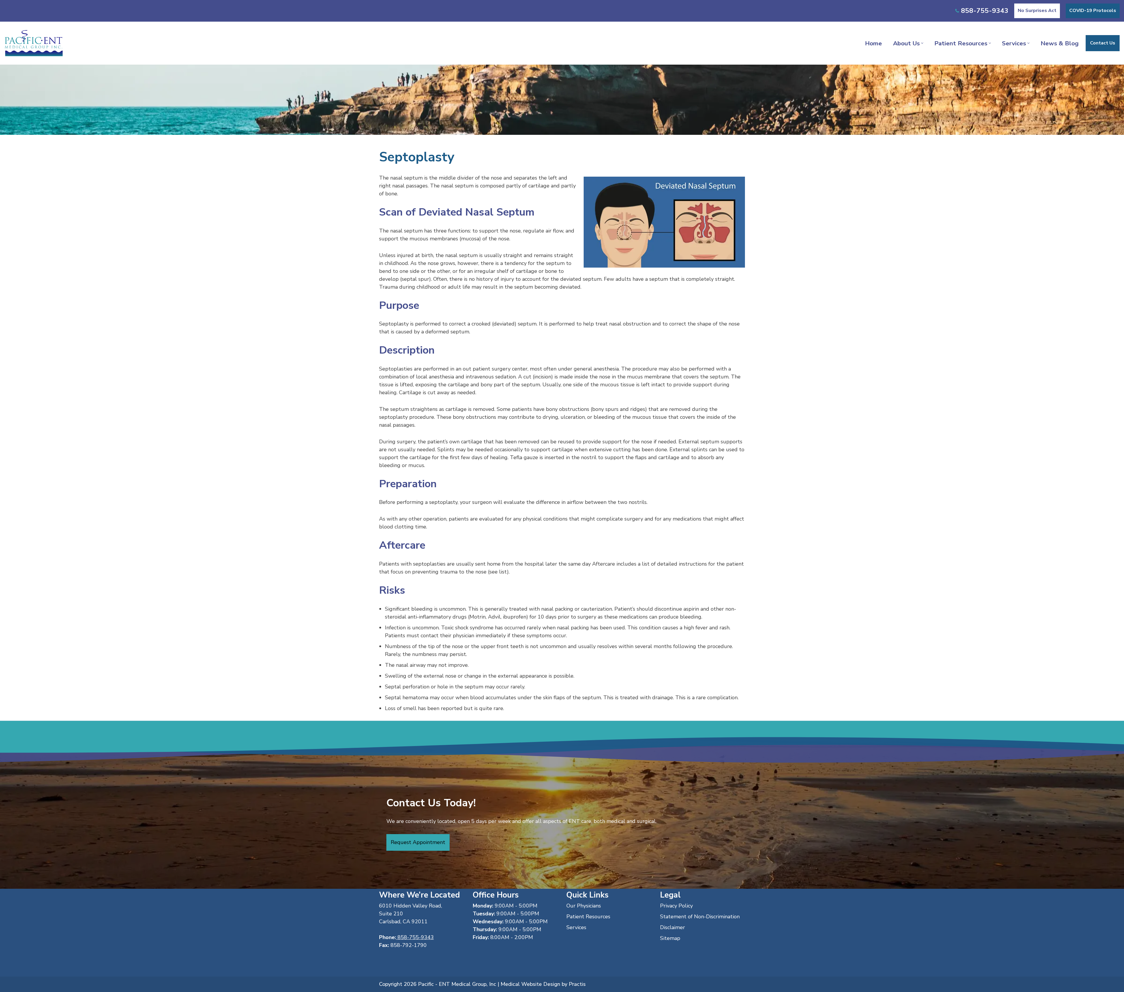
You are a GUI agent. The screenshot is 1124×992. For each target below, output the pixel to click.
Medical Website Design (530, 984)
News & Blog (1060, 43)
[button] (922, 43)
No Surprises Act (1037, 10)
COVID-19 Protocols (1092, 10)
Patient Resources (588, 916)
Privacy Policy (676, 905)
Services (576, 927)
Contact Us (1102, 43)
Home (873, 43)
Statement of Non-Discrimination (700, 916)
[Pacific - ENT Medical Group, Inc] (33, 43)
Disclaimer (672, 927)
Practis (577, 984)
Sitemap (670, 938)
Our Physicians (583, 905)
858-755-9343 (984, 10)
